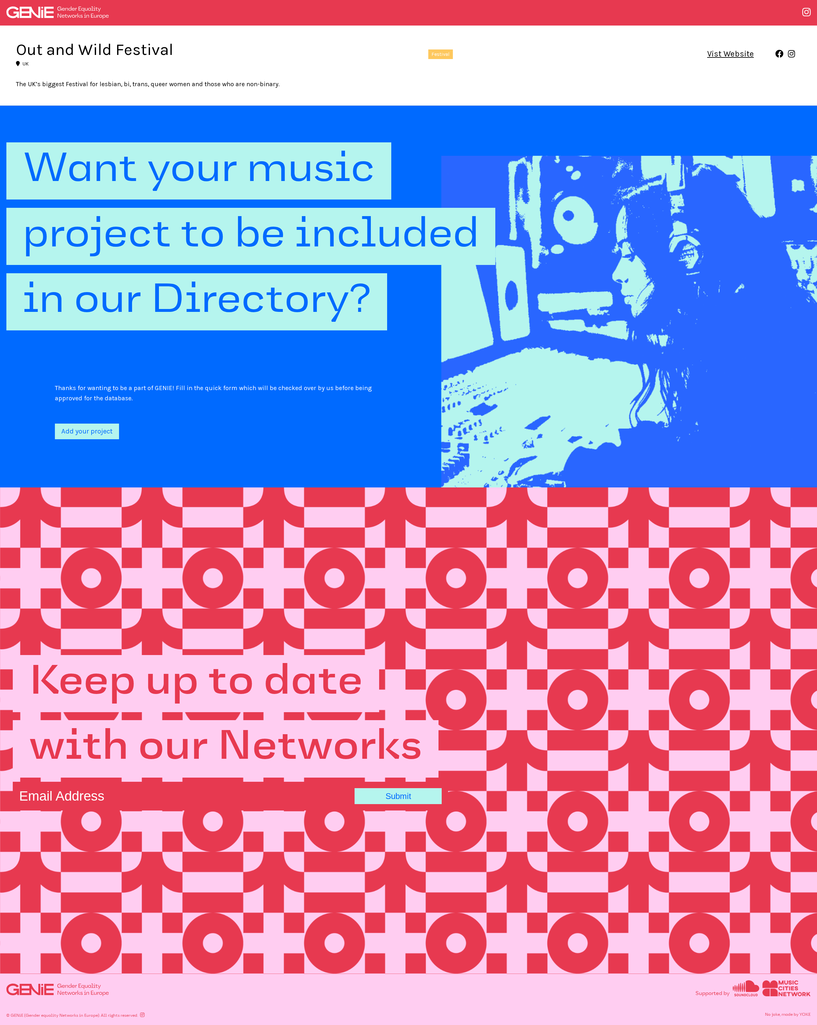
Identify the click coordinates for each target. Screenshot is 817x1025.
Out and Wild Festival (94, 49)
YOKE (805, 1015)
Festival (440, 54)
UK (25, 63)
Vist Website (730, 54)
